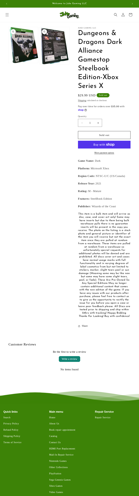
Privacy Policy (11, 423)
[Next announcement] (132, 3)
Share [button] (85, 326)
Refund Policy (10, 430)
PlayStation (55, 473)
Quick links (10, 411)
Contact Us (55, 442)
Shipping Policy (11, 436)
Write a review (69, 358)
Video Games (56, 492)
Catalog (53, 436)
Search (7, 417)
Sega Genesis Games (60, 480)
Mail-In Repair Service (61, 454)
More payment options (104, 153)
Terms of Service (12, 442)
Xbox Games (56, 486)
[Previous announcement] (6, 3)
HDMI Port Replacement (62, 448)
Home (52, 417)
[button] (7, 14)
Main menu (56, 411)
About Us (54, 423)
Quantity (82, 116)
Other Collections (58, 467)
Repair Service (104, 411)
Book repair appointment (62, 430)
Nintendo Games (57, 461)
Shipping (82, 100)
